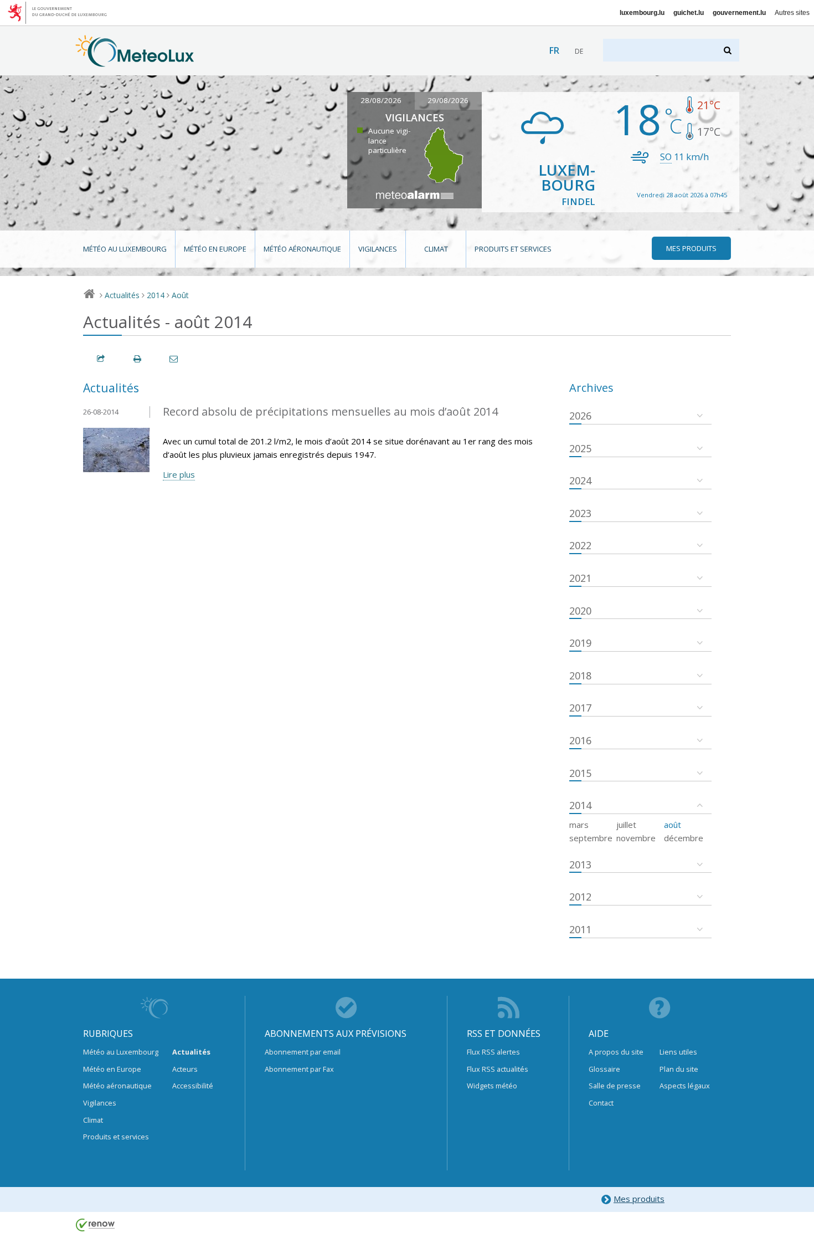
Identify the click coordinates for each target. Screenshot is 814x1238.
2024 (580, 480)
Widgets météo (492, 1086)
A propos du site (616, 1052)
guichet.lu (688, 13)
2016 (580, 740)
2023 (580, 513)
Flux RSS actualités (497, 1069)
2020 (580, 610)
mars (579, 824)
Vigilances (377, 249)
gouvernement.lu (739, 13)
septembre (590, 837)
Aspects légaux (685, 1086)
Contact (601, 1103)
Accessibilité (192, 1086)
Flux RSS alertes (493, 1052)
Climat (436, 249)
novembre (636, 837)
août (672, 824)
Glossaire (604, 1069)
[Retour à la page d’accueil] (135, 61)
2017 (580, 707)
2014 (155, 295)
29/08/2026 (447, 100)
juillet (626, 824)
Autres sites (792, 13)
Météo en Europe (215, 249)
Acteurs (185, 1069)
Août (180, 295)
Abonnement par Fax (299, 1069)
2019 (580, 642)
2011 (580, 929)
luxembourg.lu (642, 13)
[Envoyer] (174, 359)
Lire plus (179, 474)
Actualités (122, 295)
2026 (580, 415)
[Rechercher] (728, 50)
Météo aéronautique (302, 249)
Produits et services (513, 249)
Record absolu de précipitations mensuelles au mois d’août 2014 (330, 411)
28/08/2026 (380, 100)
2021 (580, 578)
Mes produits (639, 1198)
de (579, 51)
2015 (580, 773)
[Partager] (101, 359)
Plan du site (679, 1069)
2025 (580, 448)
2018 (580, 675)
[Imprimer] (138, 359)
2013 (580, 864)
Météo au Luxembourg (125, 249)
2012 (580, 896)
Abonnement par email (303, 1052)
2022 (580, 545)
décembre (683, 837)
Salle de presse (615, 1086)
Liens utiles (678, 1052)
